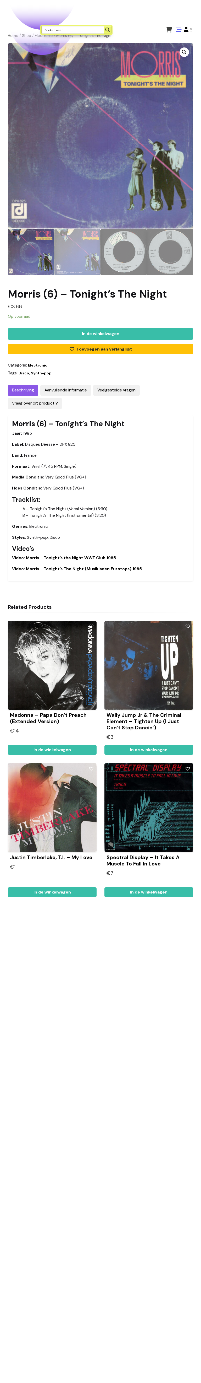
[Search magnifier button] (107, 30)
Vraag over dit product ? (35, 403)
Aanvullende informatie (65, 390)
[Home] (182, 1371)
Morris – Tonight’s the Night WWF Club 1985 (64, 558)
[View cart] (169, 29)
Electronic (37, 365)
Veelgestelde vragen (116, 390)
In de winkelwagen (100, 333)
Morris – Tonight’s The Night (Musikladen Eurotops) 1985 (77, 569)
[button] (188, 29)
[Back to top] (192, 1371)
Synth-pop (41, 373)
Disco (24, 373)
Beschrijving (23, 390)
